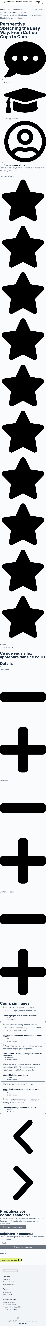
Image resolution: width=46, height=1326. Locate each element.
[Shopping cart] (42, 2)
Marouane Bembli (19, 165)
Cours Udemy (12, 9)
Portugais (10, 1018)
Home (2, 9)
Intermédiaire (11, 1020)
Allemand (10, 1039)
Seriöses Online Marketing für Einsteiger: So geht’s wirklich (22, 1036)
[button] (23, 1137)
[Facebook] (20, 1323)
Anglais (7, 82)
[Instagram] (26, 1323)
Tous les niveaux (11, 119)
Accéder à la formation (9, 1260)
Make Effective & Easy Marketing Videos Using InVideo (21, 1090)
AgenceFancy (35, 1321)
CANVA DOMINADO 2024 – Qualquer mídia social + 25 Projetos (22, 1054)
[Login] (38, 2)
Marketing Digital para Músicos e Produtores (20, 1016)
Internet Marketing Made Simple (15, 1075)
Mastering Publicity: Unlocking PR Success (19, 1108)
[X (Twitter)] (23, 1323)
